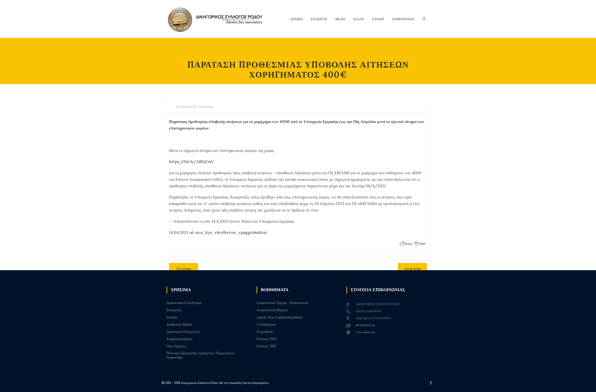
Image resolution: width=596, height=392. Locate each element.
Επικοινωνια (403, 19)
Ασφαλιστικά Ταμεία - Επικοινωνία (282, 303)
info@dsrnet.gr (365, 325)
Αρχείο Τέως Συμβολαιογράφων (280, 317)
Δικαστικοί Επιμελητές (183, 332)
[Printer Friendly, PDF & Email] (412, 244)
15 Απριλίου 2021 (186, 106)
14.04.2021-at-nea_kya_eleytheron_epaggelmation (218, 232)
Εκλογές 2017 (266, 346)
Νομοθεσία (265, 332)
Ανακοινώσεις (205, 106)
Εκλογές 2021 (266, 339)
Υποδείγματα (266, 324)
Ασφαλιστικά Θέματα (272, 310)
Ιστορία (171, 317)
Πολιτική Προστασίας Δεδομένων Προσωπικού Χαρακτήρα (200, 355)
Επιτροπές (173, 310)
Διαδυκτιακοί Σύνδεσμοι (184, 303)
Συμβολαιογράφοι (179, 339)
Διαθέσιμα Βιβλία (179, 324)
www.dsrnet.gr (365, 332)
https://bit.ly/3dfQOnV (191, 161)
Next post (412, 268)
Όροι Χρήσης (176, 346)
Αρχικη (296, 19)
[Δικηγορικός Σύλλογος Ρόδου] (217, 19)
